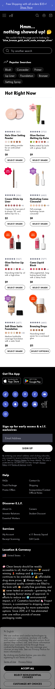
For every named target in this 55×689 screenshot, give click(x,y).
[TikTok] (5, 394)
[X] (5, 404)
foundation (26, 75)
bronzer (43, 75)
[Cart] (51, 15)
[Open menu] (4, 15)
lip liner (10, 75)
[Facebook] (35, 394)
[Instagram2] (5, 414)
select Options (40, 351)
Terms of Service (19, 464)
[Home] (11, 15)
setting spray (13, 82)
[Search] (37, 15)
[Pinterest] (25, 394)
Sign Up (27, 448)
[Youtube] (45, 394)
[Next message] (52, 5)
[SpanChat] (15, 404)
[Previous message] (3, 5)
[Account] (44, 15)
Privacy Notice (20, 460)
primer (38, 69)
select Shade (15, 160)
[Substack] (35, 404)
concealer (23, 69)
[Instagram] (15, 394)
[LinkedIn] (25, 404)
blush (8, 69)
